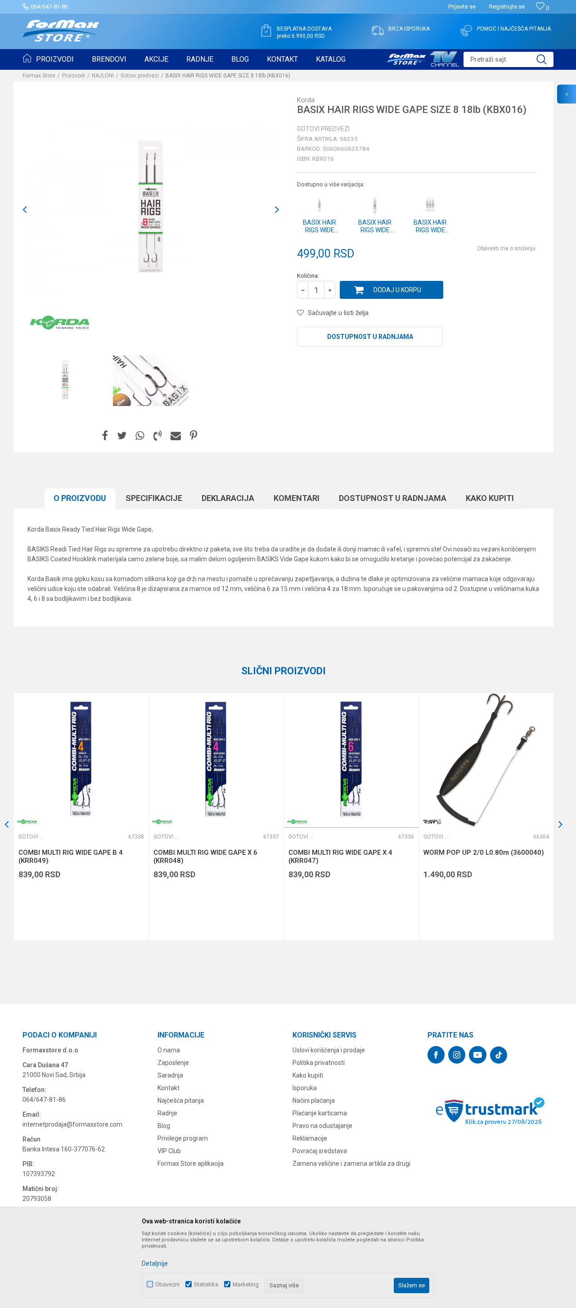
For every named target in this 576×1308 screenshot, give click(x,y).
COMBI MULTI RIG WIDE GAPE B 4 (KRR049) (70, 856)
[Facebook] (105, 436)
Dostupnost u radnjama (370, 336)
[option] (65, 381)
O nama (169, 1050)
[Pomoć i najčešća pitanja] (466, 30)
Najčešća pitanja (181, 1100)
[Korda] (60, 322)
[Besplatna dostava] (266, 30)
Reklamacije (309, 1138)
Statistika (206, 1284)
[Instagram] (456, 1055)
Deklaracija (228, 498)
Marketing (246, 1284)
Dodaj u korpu (397, 289)
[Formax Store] (60, 31)
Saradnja (170, 1075)
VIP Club (169, 1151)
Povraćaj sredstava (319, 1151)
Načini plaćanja (313, 1100)
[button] (509, 59)
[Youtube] (477, 1055)
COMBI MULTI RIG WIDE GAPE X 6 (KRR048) (205, 856)
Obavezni (167, 1284)
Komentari (297, 498)
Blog (164, 1125)
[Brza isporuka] (377, 30)
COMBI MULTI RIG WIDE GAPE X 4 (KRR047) (340, 856)
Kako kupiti (490, 498)
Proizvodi (73, 75)
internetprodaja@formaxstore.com (72, 1124)
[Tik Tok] (498, 1055)
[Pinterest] (193, 436)
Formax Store (38, 75)
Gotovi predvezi (140, 75)
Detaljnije (155, 1263)
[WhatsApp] (139, 436)
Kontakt (169, 1088)
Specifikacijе (154, 498)
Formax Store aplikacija (191, 1163)
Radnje (167, 1113)
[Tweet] (121, 436)
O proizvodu (80, 498)
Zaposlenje (173, 1062)
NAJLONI (103, 75)
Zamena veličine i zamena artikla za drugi (351, 1163)
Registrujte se (507, 6)
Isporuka (304, 1088)
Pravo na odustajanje (322, 1125)
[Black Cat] (432, 821)
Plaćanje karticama (319, 1113)
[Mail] (176, 436)
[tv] (423, 57)
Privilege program (183, 1138)
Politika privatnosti (318, 1062)
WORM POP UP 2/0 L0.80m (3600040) (483, 852)
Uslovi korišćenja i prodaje (328, 1050)
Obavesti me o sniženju (506, 248)
